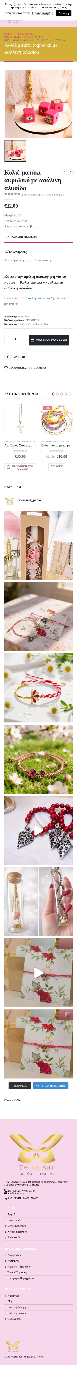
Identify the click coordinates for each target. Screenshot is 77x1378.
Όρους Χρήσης (42, 13)
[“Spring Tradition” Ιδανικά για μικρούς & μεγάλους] (38, 759)
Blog (9, 1301)
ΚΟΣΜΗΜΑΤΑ (40, 324)
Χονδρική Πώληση (17, 1231)
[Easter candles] (38, 545)
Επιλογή (20, 466)
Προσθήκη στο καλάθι (51, 340)
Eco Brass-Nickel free (17, 441)
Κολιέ (29, 324)
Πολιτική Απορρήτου (18, 1307)
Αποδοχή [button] (63, 13)
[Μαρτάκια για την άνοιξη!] (38, 1043)
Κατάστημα (13, 1295)
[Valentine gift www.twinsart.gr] (38, 901)
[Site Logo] (12, 1346)
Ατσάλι (21, 324)
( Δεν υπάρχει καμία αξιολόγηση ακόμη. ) (43, 194)
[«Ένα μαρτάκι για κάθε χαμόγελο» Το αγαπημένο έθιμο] (38, 687)
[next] (71, 172)
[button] (54, 394)
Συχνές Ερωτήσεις (16, 1226)
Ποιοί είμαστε (14, 1220)
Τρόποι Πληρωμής (17, 1272)
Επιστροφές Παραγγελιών (20, 1278)
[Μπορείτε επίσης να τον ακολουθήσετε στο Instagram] (38, 616)
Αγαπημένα (13, 1261)
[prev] (64, 172)
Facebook (7, 356)
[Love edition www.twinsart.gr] (38, 830)
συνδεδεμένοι (34, 298)
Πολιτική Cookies (16, 1313)
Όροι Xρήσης (14, 1319)
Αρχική (11, 1214)
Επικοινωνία (13, 1237)
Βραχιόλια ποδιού (50, 441)
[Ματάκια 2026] (38, 972)
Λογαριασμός (14, 1255)
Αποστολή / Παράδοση (19, 1266)
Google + (15, 356)
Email (23, 356)
